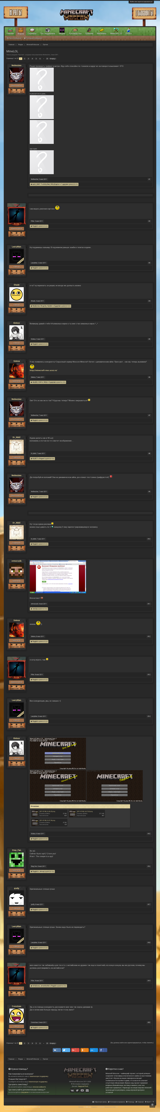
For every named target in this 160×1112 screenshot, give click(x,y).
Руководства (75, 33)
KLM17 (35, 458)
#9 (149, 491)
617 (11, 588)
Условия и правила (117, 1102)
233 (21, 464)
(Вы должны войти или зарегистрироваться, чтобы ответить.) (132, 1043)
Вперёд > (53, 59)
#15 (149, 834)
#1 (149, 179)
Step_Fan (16, 850)
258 (21, 273)
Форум (21, 34)
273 (21, 349)
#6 (149, 377)
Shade (17, 285)
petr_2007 (36, 184)
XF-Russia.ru (16, 1109)
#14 (149, 716)
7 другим (64, 184)
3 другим (52, 382)
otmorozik (17, 561)
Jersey (35, 609)
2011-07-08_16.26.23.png (47, 811)
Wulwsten (36, 306)
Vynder (49, 306)
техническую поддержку (38, 1076)
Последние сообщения (34, 38)
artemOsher (45, 986)
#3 (149, 263)
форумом (24, 1092)
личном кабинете (39, 1087)
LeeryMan (16, 247)
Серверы (32, 33)
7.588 (12, 235)
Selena (16, 361)
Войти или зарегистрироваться (141, 1)
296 (11, 273)
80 (12, 464)
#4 (149, 301)
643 (21, 235)
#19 (149, 981)
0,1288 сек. (87, 1107)
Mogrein (43, 306)
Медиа (62, 33)
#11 (149, 604)
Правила (89, 33)
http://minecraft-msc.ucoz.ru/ (43, 370)
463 (21, 92)
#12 (149, 636)
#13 (149, 674)
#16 (149, 866)
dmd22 (35, 382)
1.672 (12, 388)
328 (21, 588)
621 (11, 877)
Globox (16, 323)
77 (12, 311)
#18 (149, 942)
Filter (32, 221)
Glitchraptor (55, 184)
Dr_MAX (16, 437)
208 (21, 311)
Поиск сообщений (15, 38)
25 (47, 59)
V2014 (40, 382)
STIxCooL (36, 986)
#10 (149, 539)
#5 (149, 339)
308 (21, 877)
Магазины (101, 33)
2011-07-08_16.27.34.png (47, 820)
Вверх (149, 1102)
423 (21, 388)
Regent (35, 226)
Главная (10, 33)
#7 (149, 415)
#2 (149, 221)
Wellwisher (46, 55)
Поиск (129, 33)
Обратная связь (100, 1102)
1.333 (12, 92)
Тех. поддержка (47, 33)
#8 (149, 453)
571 (11, 349)
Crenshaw (16, 1006)
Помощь (131, 1102)
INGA (45, 382)
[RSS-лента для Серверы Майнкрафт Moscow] (153, 1100)
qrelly (16, 888)
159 (11, 915)
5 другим (57, 306)
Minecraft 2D (116, 33)
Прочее (21, 55)
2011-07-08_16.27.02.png (85, 811)
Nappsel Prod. (83, 1086)
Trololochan (45, 184)
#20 (149, 1022)
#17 (149, 904)
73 (12, 1033)
